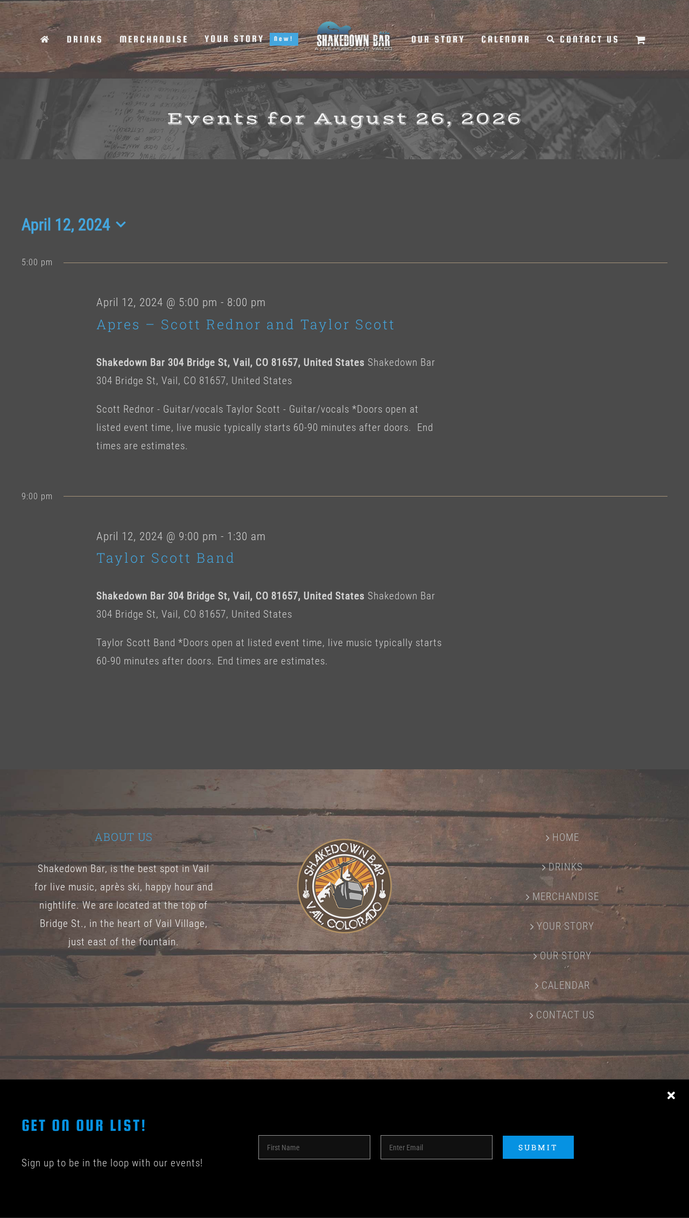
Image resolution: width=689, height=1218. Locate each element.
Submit (538, 1147)
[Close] (671, 1096)
